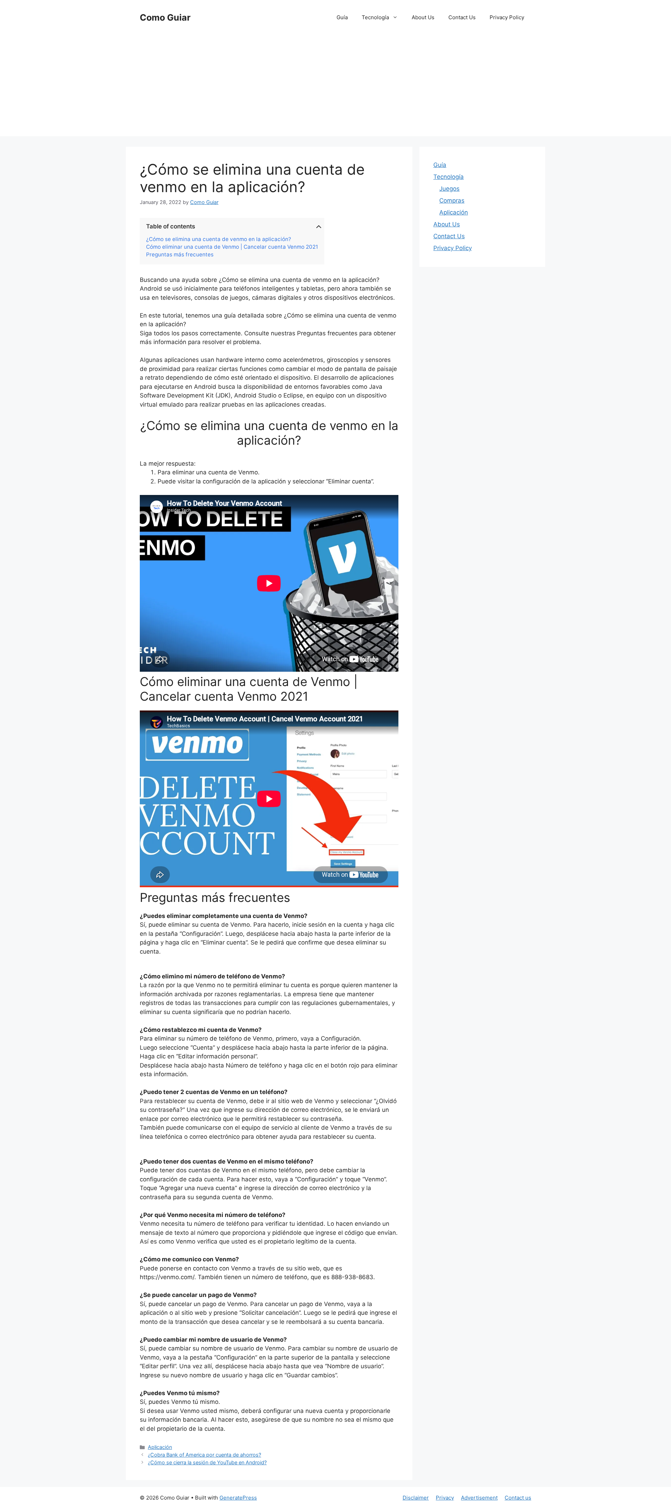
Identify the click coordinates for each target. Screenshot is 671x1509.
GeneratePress (238, 1497)
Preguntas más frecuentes (180, 255)
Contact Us (462, 17)
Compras (451, 200)
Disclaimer (416, 1497)
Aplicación (160, 1447)
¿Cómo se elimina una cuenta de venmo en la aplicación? (218, 239)
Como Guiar (165, 17)
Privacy (445, 1497)
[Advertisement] (335, 87)
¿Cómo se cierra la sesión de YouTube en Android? (207, 1462)
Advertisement (479, 1497)
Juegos (449, 188)
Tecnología (375, 17)
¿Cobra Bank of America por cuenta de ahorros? (204, 1455)
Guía (342, 17)
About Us (423, 17)
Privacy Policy (507, 17)
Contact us (518, 1497)
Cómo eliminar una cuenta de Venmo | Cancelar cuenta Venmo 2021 (232, 247)
